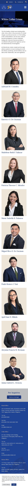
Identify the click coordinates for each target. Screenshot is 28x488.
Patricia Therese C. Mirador (13, 185)
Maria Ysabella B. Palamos (12, 218)
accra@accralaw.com (6, 427)
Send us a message (14, 397)
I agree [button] (13, 484)
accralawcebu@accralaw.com (8, 455)
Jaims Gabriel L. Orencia (11, 383)
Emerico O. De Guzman (11, 119)
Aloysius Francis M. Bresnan (13, 350)
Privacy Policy (19, 476)
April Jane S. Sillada (9, 317)
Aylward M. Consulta (10, 86)
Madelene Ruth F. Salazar (11, 152)
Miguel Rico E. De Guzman (12, 251)
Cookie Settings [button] (6, 484)
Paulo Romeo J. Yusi (9, 284)
